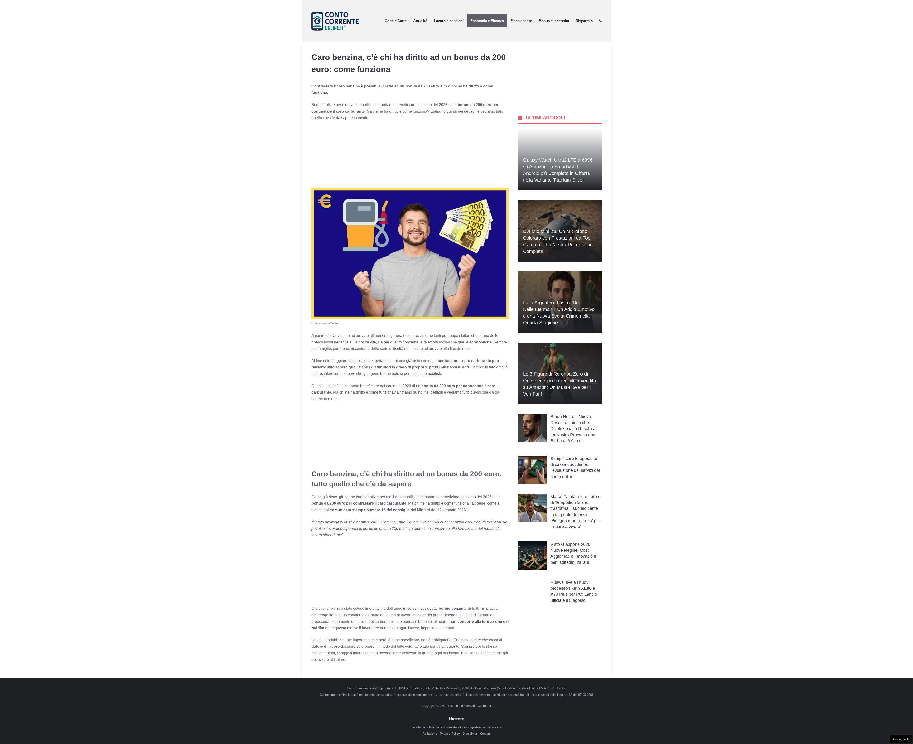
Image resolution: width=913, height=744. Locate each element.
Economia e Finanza (487, 21)
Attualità (420, 21)
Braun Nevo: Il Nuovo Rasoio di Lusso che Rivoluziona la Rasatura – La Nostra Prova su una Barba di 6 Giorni (574, 428)
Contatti (485, 733)
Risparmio (584, 21)
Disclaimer (470, 733)
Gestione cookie (901, 739)
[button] (601, 20)
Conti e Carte (396, 21)
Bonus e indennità (554, 21)
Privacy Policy (450, 733)
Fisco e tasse (521, 21)
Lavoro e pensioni (449, 21)
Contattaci (485, 706)
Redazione (430, 733)
